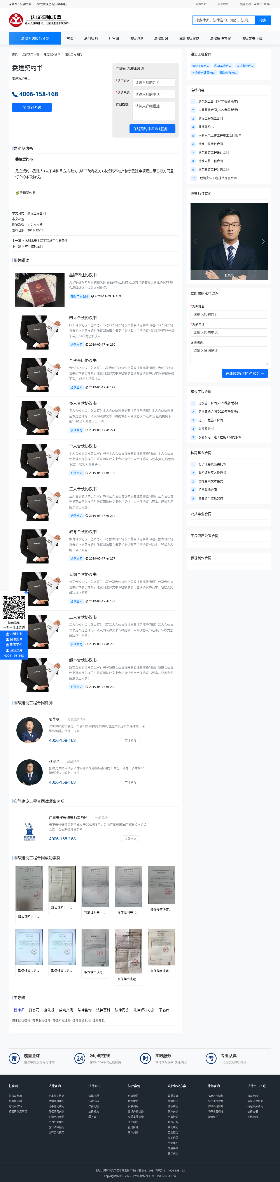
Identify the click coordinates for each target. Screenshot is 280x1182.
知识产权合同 (79, 296)
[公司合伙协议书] (40, 589)
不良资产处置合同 (205, 535)
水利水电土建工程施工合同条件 (46, 240)
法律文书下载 (252, 38)
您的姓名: (123, 81)
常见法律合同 (255, 1101)
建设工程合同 (73, 54)
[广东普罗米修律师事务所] (29, 831)
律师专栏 (99, 1020)
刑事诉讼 (173, 1117)
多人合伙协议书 (83, 403)
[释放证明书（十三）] (95, 886)
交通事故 (173, 1148)
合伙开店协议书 (83, 360)
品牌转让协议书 (83, 274)
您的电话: (123, 92)
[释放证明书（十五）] (29, 888)
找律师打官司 (201, 193)
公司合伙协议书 (83, 574)
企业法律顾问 (56, 1127)
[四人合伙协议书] (40, 332)
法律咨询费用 (56, 1132)
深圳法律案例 (189, 38)
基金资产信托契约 (210, 498)
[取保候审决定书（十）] (62, 947)
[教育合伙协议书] (40, 546)
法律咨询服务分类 (35, 38)
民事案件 (16, 639)
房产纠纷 (133, 1132)
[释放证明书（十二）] (128, 886)
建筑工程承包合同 (210, 144)
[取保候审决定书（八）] (128, 951)
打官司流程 (15, 1101)
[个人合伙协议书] (40, 460)
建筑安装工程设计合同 (213, 152)
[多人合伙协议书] (40, 418)
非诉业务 (16, 634)
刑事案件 (16, 645)
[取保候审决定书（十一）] (29, 947)
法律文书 (252, 1111)
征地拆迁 (133, 1127)
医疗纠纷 (133, 1122)
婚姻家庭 (133, 1101)
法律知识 (161, 38)
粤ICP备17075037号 (164, 1176)
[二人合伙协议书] (40, 632)
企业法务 (16, 650)
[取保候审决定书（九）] (95, 948)
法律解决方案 (220, 38)
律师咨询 (214, 1085)
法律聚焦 (93, 1111)
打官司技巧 (15, 1106)
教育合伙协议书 (83, 531)
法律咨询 (137, 38)
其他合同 (252, 1117)
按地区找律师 (21, 1020)
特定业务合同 (52, 54)
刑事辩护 (133, 1096)
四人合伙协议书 (83, 317)
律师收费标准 (81, 1020)
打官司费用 (15, 1096)
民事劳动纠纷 (56, 1106)
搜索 (262, 20)
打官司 (113, 38)
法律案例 (134, 1085)
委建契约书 (27, 193)
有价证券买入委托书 (212, 472)
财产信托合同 (34, 246)
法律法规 (93, 1096)
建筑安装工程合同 (210, 161)
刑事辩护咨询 (56, 1096)
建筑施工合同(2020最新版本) (218, 101)
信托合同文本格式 (210, 481)
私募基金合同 (201, 452)
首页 (70, 38)
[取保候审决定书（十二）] (161, 885)
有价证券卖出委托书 (212, 464)
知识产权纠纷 (56, 1117)
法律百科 (93, 1101)
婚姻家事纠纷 (56, 1101)
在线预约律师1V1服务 (150, 128)
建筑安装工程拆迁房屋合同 (218, 178)
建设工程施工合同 (210, 118)
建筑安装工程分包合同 (213, 169)
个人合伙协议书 (83, 446)
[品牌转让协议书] (40, 289)
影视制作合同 (201, 557)
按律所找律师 (61, 1020)
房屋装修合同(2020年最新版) (218, 110)
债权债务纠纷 (56, 1111)
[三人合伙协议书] (40, 503)
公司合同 (252, 1096)
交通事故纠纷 (56, 1122)
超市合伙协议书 (83, 660)
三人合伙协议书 (83, 488)
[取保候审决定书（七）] (161, 947)
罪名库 (92, 1117)
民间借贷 (173, 1138)
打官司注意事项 (18, 1111)
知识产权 (173, 1122)
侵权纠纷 (173, 1106)
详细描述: (122, 104)
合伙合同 (76, 344)
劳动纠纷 (173, 1143)
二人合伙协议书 (83, 617)
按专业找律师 (41, 1020)
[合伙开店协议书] (40, 375)
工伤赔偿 (173, 1132)
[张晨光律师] (29, 778)
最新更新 (201, 4)
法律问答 (93, 1106)
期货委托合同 (207, 490)
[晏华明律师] (29, 736)
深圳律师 (91, 38)
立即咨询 (33, 107)
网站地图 (223, 4)
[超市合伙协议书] (40, 674)
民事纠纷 (133, 1106)
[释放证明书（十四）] (62, 884)
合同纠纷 (173, 1127)
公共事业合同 (201, 514)
